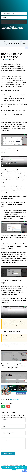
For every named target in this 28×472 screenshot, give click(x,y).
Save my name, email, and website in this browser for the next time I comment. (13, 416)
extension (4, 30)
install (8, 27)
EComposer (22, 465)
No (8, 406)
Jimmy (7, 59)
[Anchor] (11, 106)
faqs (3, 27)
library (21, 27)
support (12, 30)
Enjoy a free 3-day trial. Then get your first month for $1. (15, 468)
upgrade (14, 27)
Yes (3, 406)
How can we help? (15, 399)
